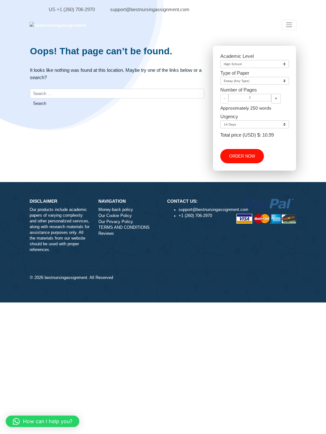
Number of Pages (238, 89)
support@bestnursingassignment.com (149, 9)
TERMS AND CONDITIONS (124, 227)
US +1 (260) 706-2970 (72, 9)
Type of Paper (234, 73)
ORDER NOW (242, 156)
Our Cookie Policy (115, 216)
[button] (42, 421)
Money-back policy (115, 209)
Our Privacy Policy (115, 222)
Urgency (229, 116)
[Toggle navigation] (289, 25)
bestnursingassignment (66, 277)
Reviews (106, 233)
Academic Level (237, 56)
